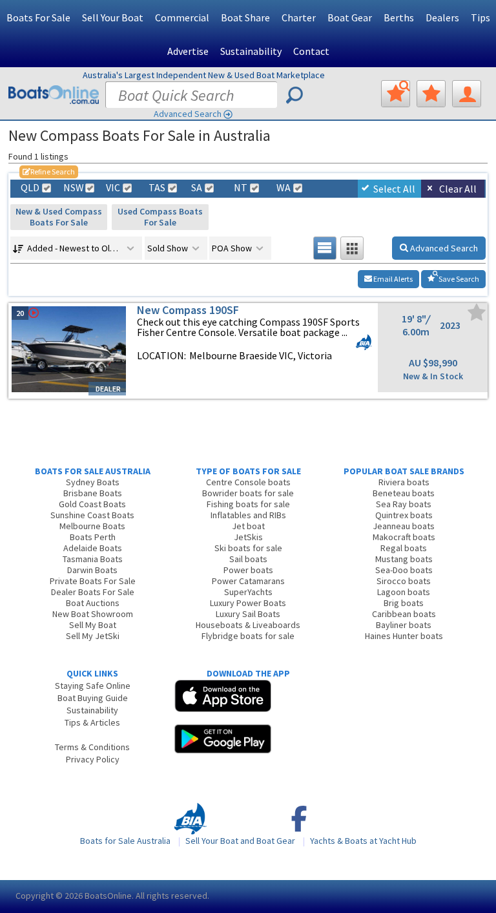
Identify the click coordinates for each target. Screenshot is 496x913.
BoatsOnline (108, 895)
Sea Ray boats (403, 504)
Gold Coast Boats (92, 504)
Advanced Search (188, 114)
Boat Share (245, 17)
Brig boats (404, 603)
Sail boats (248, 559)
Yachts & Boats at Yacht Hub (363, 840)
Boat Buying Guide (92, 698)
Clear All (458, 188)
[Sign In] (466, 94)
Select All (394, 188)
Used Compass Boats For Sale (160, 216)
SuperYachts (248, 592)
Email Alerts (392, 279)
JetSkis (248, 537)
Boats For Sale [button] (38, 17)
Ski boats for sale (248, 548)
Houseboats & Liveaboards (248, 625)
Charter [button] (299, 17)
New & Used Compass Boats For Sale (59, 216)
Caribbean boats (404, 614)
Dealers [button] (442, 17)
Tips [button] (480, 17)
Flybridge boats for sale (248, 636)
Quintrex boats (404, 515)
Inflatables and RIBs (248, 515)
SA (196, 188)
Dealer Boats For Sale (92, 592)
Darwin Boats (92, 570)
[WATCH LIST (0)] (431, 94)
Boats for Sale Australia (125, 840)
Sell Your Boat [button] (112, 17)
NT (240, 188)
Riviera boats (403, 482)
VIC (113, 188)
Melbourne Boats (92, 526)
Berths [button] (399, 17)
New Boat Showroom (92, 614)
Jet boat (248, 526)
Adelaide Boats (92, 548)
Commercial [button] (182, 17)
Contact (311, 51)
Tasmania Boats (93, 559)
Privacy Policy (92, 759)
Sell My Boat (92, 625)
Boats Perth (93, 537)
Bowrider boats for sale (248, 493)
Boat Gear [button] (349, 17)
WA (283, 188)
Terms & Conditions (92, 747)
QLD (30, 188)
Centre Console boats (248, 482)
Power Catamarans (248, 581)
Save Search (458, 279)
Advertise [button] (188, 51)
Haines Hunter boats (404, 636)
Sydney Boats (92, 482)
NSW (73, 188)
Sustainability (251, 51)
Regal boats (403, 548)
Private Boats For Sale (93, 581)
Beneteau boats (404, 493)
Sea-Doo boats (404, 570)
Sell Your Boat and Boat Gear (240, 840)
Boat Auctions (92, 603)
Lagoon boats (403, 592)
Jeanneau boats (404, 526)
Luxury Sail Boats (248, 614)
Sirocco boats (404, 581)
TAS (157, 188)
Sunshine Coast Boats (92, 515)
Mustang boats (404, 559)
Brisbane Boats (92, 493)
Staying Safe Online (92, 685)
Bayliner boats (403, 625)
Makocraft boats (404, 537)
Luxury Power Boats (248, 603)
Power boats (248, 570)
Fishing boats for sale (248, 504)
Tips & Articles (92, 722)
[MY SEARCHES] (395, 94)
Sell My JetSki (92, 636)
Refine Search (49, 171)
